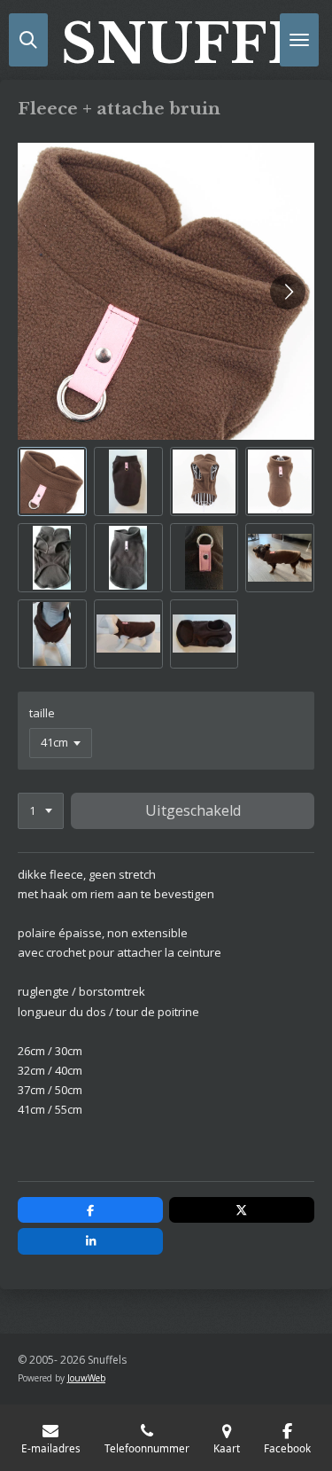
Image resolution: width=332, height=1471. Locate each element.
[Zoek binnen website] (28, 40)
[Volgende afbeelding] (287, 291)
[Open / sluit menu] (299, 40)
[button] (52, 481)
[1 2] (41, 811)
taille (42, 713)
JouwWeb (86, 1378)
